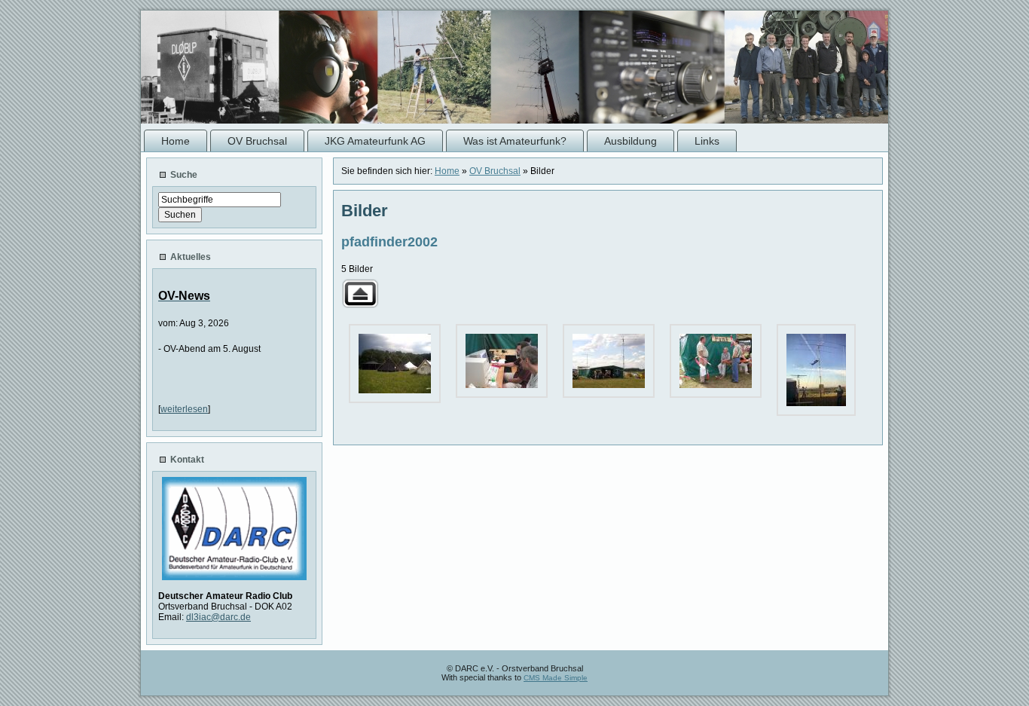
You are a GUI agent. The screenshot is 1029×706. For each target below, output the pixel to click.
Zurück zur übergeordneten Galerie (360, 293)
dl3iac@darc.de (218, 617)
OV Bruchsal (495, 171)
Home (447, 171)
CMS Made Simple (556, 678)
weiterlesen (184, 409)
